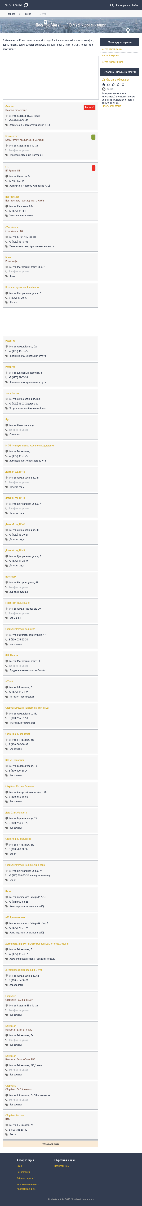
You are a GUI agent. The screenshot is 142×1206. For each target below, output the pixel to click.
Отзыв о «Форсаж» (117, 79)
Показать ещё (50, 1144)
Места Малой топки (112, 49)
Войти (135, 5)
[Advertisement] (50, 322)
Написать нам (61, 1166)
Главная (11, 13)
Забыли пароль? (25, 1178)
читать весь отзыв (111, 106)
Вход (19, 1166)
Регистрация (123, 5)
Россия (27, 13)
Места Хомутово (110, 55)
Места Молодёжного (112, 62)
